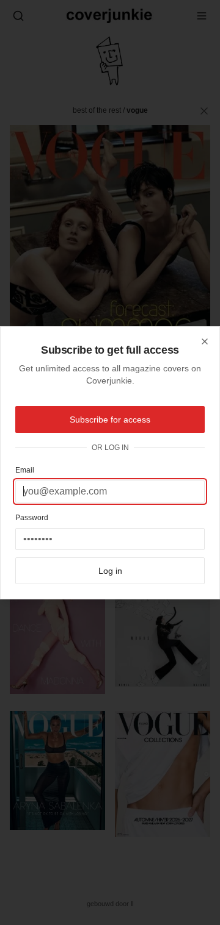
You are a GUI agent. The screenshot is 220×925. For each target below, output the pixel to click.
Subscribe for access (110, 419)
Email (24, 470)
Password (31, 517)
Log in (110, 571)
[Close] (205, 341)
